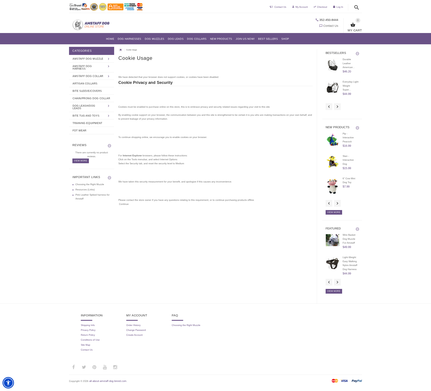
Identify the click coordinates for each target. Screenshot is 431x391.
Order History (133, 325)
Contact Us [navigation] (280, 7)
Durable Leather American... (349, 63)
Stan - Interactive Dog (348, 160)
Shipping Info (88, 325)
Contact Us (330, 25)
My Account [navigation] (301, 7)
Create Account (134, 335)
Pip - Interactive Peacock (348, 137)
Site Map (85, 344)
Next (337, 106)
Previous (329, 106)
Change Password (136, 330)
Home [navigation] (120, 50)
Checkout (322, 7)
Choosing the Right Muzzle (89, 184)
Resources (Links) (85, 189)
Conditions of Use (90, 339)
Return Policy (88, 335)
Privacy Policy (88, 330)
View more (80, 161)
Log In (339, 7)
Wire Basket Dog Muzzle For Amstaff (349, 238)
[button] (356, 7)
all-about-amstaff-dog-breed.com (108, 381)
